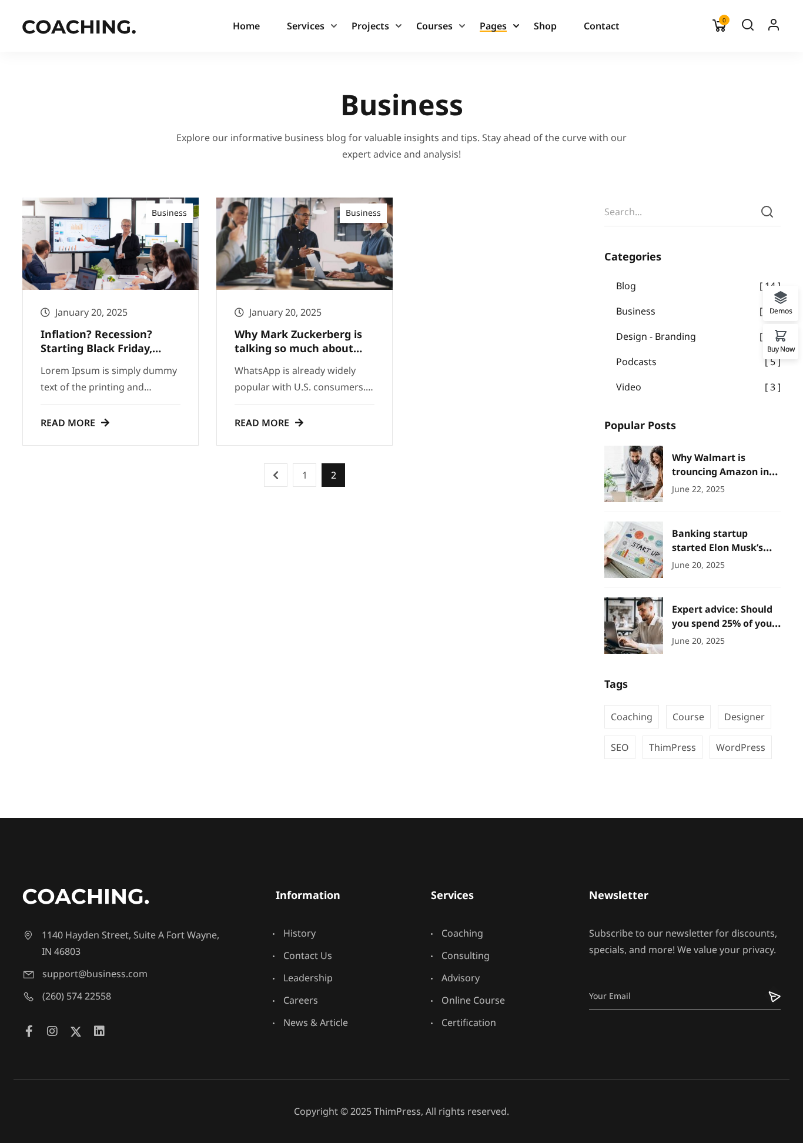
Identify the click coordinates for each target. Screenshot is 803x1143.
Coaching (632, 716)
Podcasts (636, 361)
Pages (493, 25)
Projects (370, 25)
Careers (300, 1000)
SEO (620, 747)
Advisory (460, 977)
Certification (468, 1022)
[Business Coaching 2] (79, 25)
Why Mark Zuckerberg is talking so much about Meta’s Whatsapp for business (298, 354)
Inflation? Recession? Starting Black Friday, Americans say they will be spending (110, 354)
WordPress (740, 747)
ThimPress (672, 747)
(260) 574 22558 (76, 996)
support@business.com (95, 973)
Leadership (308, 977)
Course (688, 716)
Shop (545, 25)
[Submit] (767, 995)
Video (628, 386)
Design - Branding (656, 336)
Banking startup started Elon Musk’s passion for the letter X (726, 547)
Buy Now (781, 348)
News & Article (315, 1022)
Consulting (465, 955)
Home (246, 25)
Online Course (473, 1000)
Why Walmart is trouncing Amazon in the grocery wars (720, 471)
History (299, 933)
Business (169, 212)
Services (305, 25)
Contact (602, 25)
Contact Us (307, 955)
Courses (434, 25)
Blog (626, 285)
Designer (744, 716)
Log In (774, 28)
